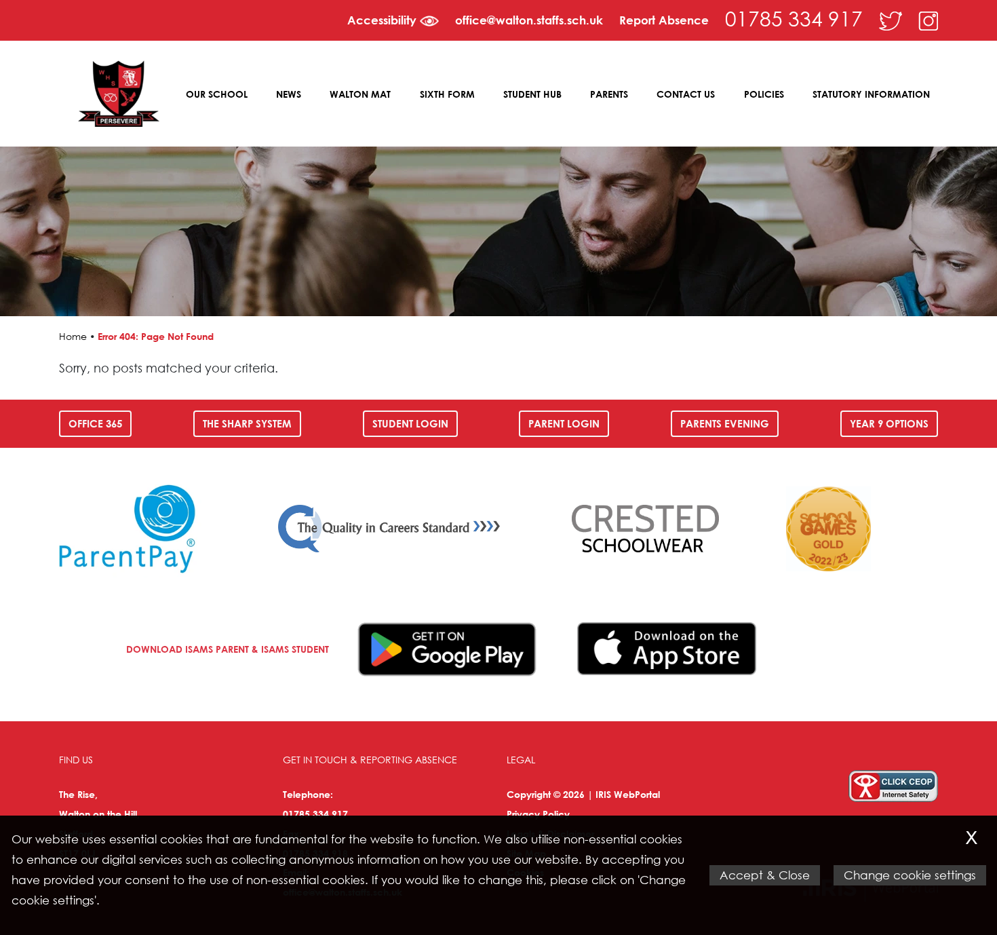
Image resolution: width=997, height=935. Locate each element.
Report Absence (664, 20)
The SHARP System (247, 423)
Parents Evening (724, 423)
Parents (609, 94)
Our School (217, 94)
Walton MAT (360, 94)
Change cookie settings (910, 875)
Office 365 (95, 423)
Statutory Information (871, 94)
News (288, 94)
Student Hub (532, 94)
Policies (764, 94)
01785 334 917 (794, 18)
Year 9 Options (889, 423)
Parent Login (564, 423)
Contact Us (686, 94)
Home (73, 336)
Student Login (410, 423)
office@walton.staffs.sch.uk (529, 20)
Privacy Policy (538, 814)
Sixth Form (447, 94)
